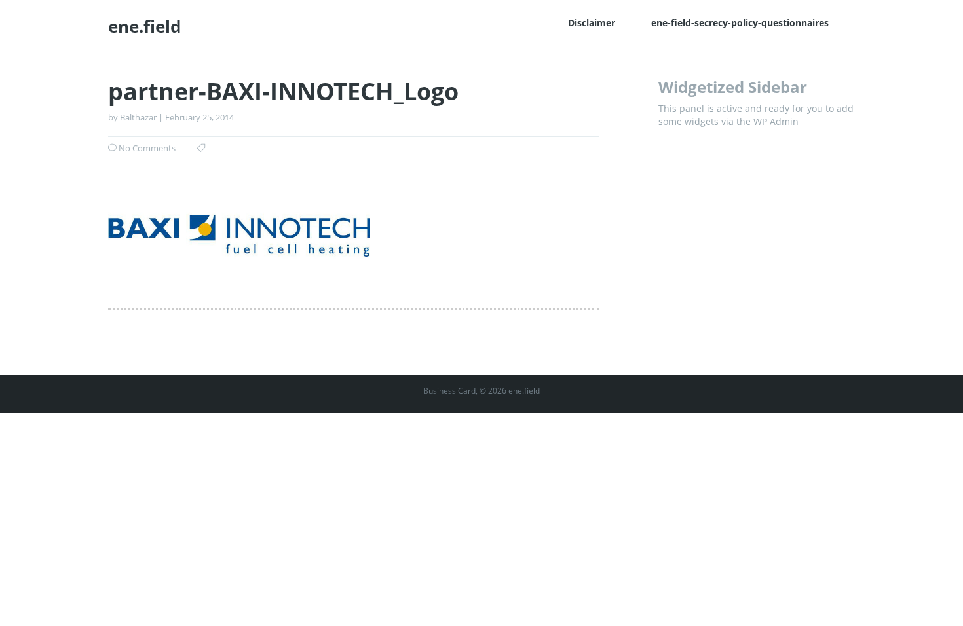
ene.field (144, 26)
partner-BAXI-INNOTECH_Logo (283, 92)
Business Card (449, 390)
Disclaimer (591, 22)
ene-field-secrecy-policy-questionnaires (740, 22)
